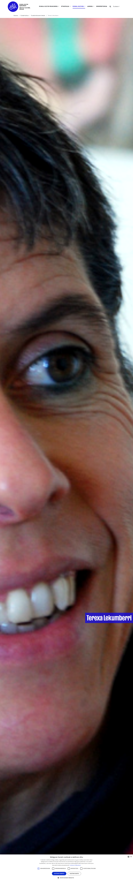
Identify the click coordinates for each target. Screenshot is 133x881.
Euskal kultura (24, 15)
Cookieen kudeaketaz (75, 865)
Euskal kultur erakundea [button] (48, 6)
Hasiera (16, 15)
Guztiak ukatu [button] (74, 873)
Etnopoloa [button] (65, 6)
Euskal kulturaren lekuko (38, 15)
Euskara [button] (115, 6)
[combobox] (128, 857)
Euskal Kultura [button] (78, 6)
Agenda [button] (90, 6)
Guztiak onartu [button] (59, 873)
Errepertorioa (101, 6)
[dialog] (66, 867)
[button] (66, 878)
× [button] (131, 856)
